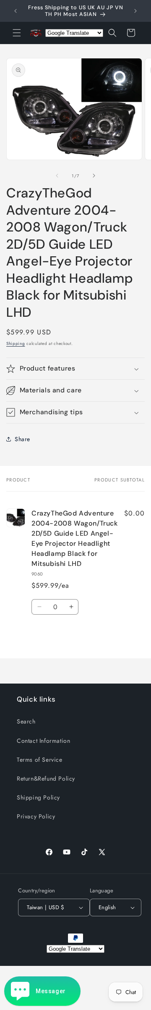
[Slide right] (94, 175)
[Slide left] (57, 175)
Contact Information (43, 740)
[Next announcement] (135, 11)
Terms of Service (39, 759)
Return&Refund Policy (46, 778)
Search (26, 721)
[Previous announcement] (15, 11)
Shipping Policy (38, 797)
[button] (17, 33)
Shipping (15, 343)
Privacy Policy (36, 816)
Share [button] (22, 439)
